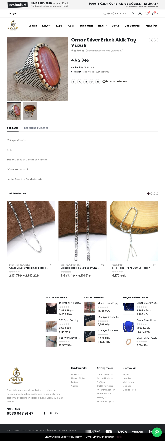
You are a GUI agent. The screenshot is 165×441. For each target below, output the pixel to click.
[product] (31, 231)
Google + (91, 81)
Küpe (59, 25)
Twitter (79, 81)
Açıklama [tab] (13, 128)
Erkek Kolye (19, 265)
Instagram (50, 413)
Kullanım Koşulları (106, 389)
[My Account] (140, 13)
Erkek (101, 25)
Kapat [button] (118, 436)
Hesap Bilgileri (78, 378)
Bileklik (33, 25)
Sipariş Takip (129, 389)
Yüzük (71, 25)
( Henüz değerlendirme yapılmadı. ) (104, 50)
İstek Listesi (128, 382)
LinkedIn (85, 81)
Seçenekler (50, 206)
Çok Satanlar (132, 25)
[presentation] (7, 69)
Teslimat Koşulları (106, 401)
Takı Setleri (86, 25)
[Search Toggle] (133, 14)
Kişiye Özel (152, 25)
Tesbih (114, 265)
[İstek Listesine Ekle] (51, 265)
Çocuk (115, 25)
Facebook (73, 81)
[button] (148, 193)
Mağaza (127, 385)
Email (97, 81)
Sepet (126, 374)
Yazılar (74, 385)
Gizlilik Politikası (105, 385)
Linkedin (56, 413)
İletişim (12, 13)
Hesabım (127, 378)
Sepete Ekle (153, 206)
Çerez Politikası (105, 374)
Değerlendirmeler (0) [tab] (36, 128)
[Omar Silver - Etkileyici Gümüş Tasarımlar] (13, 25)
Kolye (45, 25)
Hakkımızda (77, 374)
